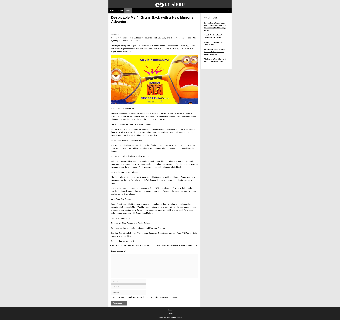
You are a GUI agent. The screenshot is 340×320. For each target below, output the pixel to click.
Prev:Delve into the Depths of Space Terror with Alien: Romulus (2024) (131, 245)
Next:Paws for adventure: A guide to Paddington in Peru (178, 245)
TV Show (120, 10)
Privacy (170, 310)
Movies (128, 10)
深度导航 (170, 313)
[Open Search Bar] (229, 10)
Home (112, 10)
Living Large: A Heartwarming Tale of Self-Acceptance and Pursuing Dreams (214, 52)
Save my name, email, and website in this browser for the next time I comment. (146, 297)
